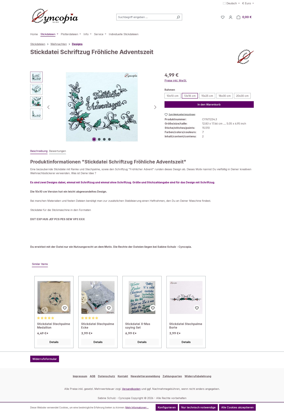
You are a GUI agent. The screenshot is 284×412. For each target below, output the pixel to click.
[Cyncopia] (245, 57)
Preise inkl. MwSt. (176, 80)
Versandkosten (131, 388)
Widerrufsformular (44, 359)
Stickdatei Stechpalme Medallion (53, 325)
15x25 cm (207, 95)
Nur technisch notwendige (198, 407)
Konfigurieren (167, 407)
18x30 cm (225, 95)
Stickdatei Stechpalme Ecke (97, 325)
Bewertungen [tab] (57, 151)
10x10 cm (172, 95)
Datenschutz (106, 376)
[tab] (38, 151)
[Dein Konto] (231, 17)
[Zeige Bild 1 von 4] (94, 139)
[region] (94, 107)
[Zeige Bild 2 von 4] (99, 139)
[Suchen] (178, 17)
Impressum (80, 376)
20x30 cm (242, 95)
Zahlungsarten (172, 376)
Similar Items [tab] (40, 264)
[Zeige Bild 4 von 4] (109, 139)
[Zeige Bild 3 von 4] (104, 139)
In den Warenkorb (209, 104)
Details (54, 342)
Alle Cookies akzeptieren (237, 407)
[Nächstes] (155, 107)
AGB (92, 376)
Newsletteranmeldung (145, 376)
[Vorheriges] (48, 107)
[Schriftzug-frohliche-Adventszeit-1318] (102, 106)
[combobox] (145, 17)
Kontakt (123, 376)
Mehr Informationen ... (137, 407)
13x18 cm (190, 95)
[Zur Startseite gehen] (55, 16)
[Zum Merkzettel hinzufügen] (64, 308)
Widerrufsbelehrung (198, 376)
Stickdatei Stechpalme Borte (185, 325)
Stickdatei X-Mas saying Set (137, 325)
